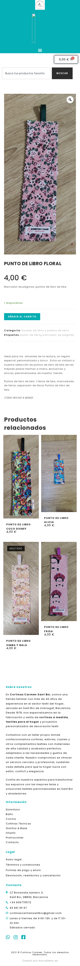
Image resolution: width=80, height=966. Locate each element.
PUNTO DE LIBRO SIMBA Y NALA (18, 643)
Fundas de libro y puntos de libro (45, 330)
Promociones (14, 837)
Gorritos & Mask (16, 828)
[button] (40, 50)
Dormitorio (13, 809)
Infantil (11, 833)
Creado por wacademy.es (40, 960)
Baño (9, 814)
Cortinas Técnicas (18, 823)
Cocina (11, 819)
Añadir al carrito (22, 316)
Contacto (12, 842)
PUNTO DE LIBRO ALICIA (56, 520)
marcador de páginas (58, 335)
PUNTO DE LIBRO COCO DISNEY (18, 526)
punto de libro (30, 335)
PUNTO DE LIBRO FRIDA (56, 629)
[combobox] (26, 73)
